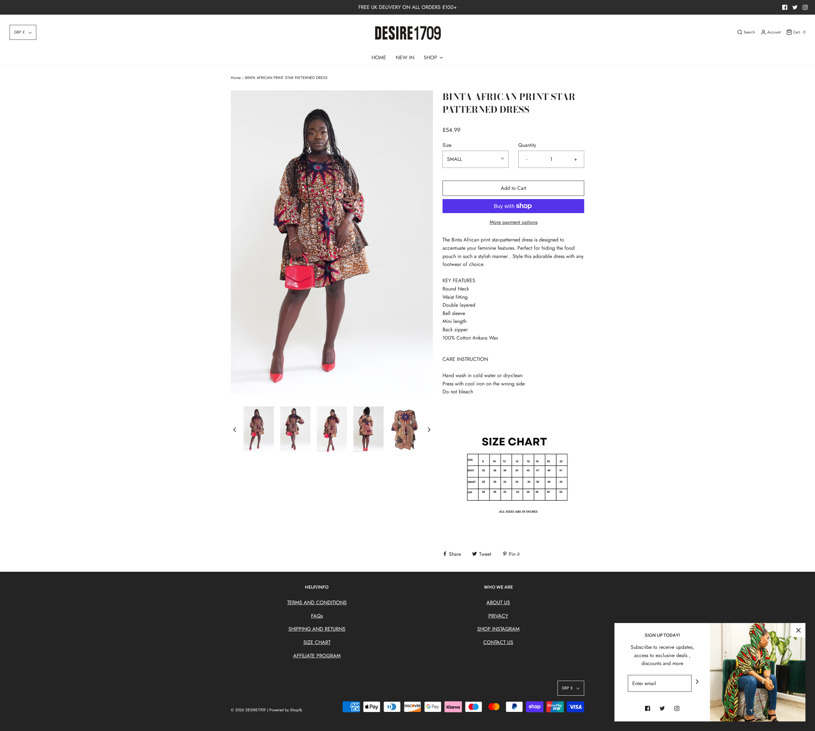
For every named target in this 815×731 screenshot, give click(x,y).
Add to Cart (513, 188)
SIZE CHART (316, 642)
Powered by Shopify (285, 710)
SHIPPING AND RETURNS (316, 629)
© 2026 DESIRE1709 (249, 710)
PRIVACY (498, 616)
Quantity (527, 145)
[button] (23, 32)
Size (447, 145)
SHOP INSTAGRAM (498, 629)
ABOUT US (498, 602)
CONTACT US (498, 642)
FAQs (317, 616)
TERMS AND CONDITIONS (317, 602)
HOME (379, 57)
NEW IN (405, 57)
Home (236, 78)
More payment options (513, 222)
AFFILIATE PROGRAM (317, 655)
